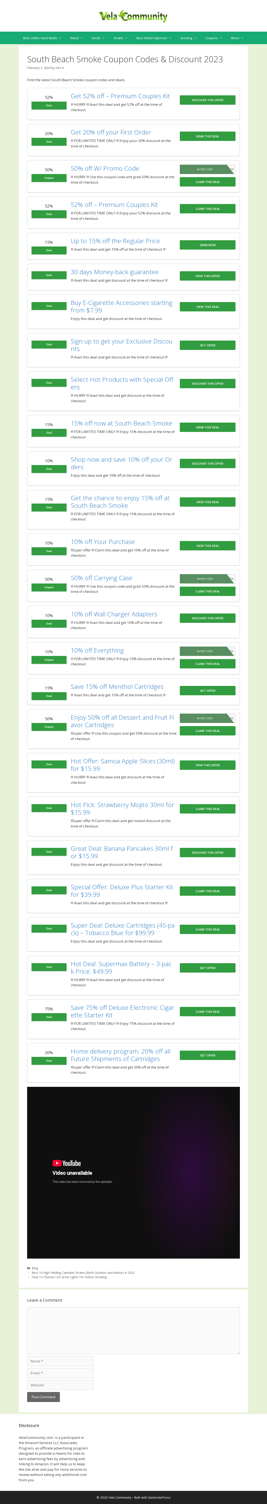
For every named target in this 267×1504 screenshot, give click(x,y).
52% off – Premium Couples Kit (114, 204)
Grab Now (208, 245)
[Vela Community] (133, 15)
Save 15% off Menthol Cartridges (117, 686)
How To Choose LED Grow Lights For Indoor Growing (69, 1277)
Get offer (207, 345)
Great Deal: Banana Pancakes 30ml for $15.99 (122, 852)
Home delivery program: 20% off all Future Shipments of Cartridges (120, 1055)
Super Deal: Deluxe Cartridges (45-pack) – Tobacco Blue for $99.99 (123, 929)
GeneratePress (159, 1497)
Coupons (211, 38)
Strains (118, 38)
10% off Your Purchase (103, 541)
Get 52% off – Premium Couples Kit (120, 96)
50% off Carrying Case (101, 577)
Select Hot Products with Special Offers (122, 383)
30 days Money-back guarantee (115, 271)
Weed (74, 38)
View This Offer (208, 276)
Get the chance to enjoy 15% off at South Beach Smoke (120, 502)
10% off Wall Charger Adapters (114, 614)
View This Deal (207, 307)
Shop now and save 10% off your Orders (121, 463)
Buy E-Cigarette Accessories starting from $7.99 (121, 306)
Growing (186, 38)
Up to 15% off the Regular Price (115, 240)
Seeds (96, 38)
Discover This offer (207, 100)
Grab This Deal (207, 136)
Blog (35, 1268)
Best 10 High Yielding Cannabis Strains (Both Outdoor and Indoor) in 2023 (83, 1273)
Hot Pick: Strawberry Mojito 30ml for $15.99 (122, 808)
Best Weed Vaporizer (151, 38)
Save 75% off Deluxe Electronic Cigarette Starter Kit (122, 1011)
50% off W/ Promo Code (105, 168)
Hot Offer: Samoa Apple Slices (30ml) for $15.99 (123, 765)
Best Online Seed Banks (40, 38)
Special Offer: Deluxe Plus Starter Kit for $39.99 (122, 891)
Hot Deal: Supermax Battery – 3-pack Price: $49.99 (121, 967)
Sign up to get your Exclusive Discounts (121, 345)
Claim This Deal (208, 182)
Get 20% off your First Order (111, 132)
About (235, 38)
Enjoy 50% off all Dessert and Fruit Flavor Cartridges (122, 721)
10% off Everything (97, 650)
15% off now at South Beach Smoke (121, 423)
